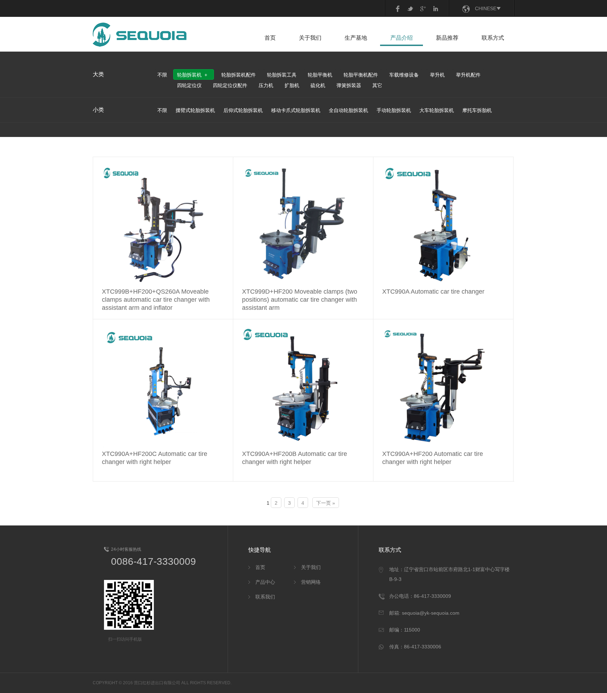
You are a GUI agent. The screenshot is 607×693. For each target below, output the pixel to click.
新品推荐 (447, 38)
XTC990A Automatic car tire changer (433, 291)
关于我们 (310, 38)
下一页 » (325, 503)
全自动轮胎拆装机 (348, 110)
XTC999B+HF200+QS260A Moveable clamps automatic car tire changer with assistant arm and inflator (156, 299)
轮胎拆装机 (189, 75)
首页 (270, 38)
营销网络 (311, 582)
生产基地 (356, 38)
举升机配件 (468, 75)
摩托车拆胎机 (477, 110)
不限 (162, 75)
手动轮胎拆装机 (394, 110)
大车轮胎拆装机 (436, 110)
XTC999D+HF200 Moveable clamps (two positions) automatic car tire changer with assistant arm (299, 299)
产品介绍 (401, 38)
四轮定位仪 (189, 85)
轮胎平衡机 (320, 75)
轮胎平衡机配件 (361, 75)
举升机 (437, 75)
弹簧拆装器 (349, 85)
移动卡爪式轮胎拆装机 (295, 110)
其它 (377, 85)
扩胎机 (292, 85)
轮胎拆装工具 (281, 75)
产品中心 (265, 582)
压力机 (266, 85)
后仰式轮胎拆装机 (243, 110)
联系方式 (493, 38)
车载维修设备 (404, 75)
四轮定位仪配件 (230, 85)
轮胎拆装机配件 (238, 75)
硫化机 (318, 85)
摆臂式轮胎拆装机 (195, 110)
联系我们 (265, 597)
